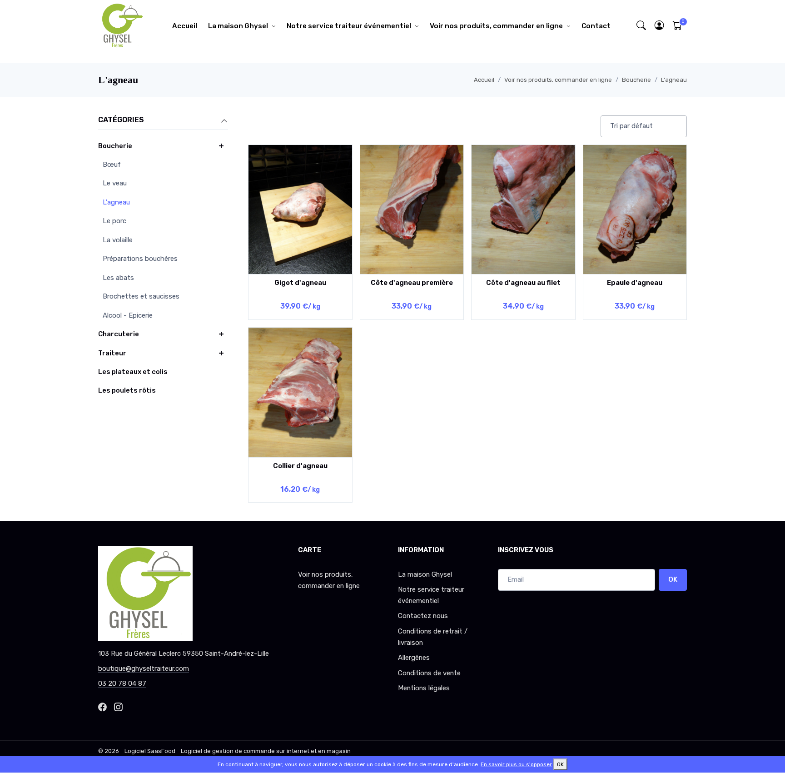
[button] (660, 25)
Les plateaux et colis (133, 372)
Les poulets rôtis (127, 390)
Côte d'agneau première (412, 283)
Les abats (118, 278)
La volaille (118, 240)
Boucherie (636, 79)
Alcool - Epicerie (128, 315)
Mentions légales (424, 688)
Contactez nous (423, 616)
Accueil (184, 26)
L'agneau (674, 79)
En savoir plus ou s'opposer (516, 764)
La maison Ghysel (238, 26)
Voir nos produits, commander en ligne (496, 26)
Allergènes (414, 657)
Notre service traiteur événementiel (349, 26)
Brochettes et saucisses (141, 296)
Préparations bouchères (140, 258)
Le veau (115, 183)
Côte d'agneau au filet (523, 283)
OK (672, 579)
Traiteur (112, 353)
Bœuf (112, 164)
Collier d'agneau (300, 466)
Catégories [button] (121, 119)
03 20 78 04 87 (122, 683)
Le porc (114, 221)
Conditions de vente (429, 673)
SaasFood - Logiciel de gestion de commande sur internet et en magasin (249, 751)
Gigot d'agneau (300, 283)
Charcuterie (118, 334)
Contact (596, 26)
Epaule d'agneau (634, 283)
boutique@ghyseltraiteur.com (143, 668)
